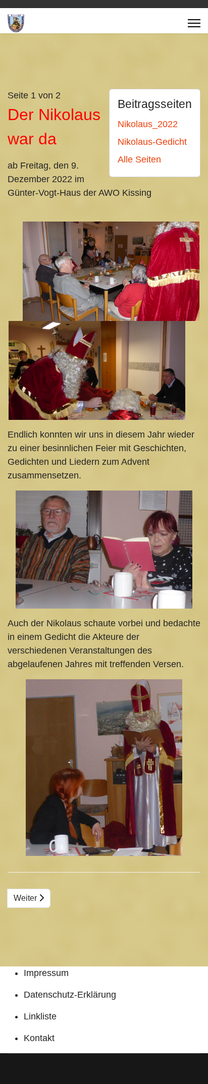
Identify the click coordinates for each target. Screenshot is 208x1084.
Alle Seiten (139, 159)
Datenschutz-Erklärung (70, 995)
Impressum (46, 973)
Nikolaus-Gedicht (152, 142)
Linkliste (40, 1016)
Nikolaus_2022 (148, 124)
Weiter (26, 898)
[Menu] (194, 23)
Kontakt (39, 1038)
